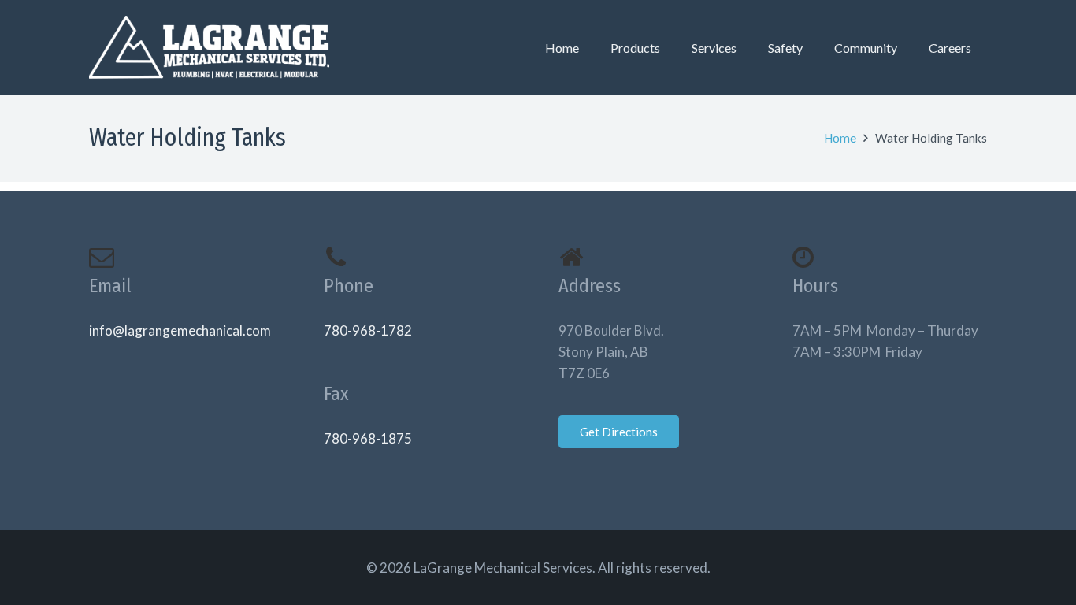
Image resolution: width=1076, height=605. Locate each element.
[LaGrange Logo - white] (209, 47)
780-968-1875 (368, 438)
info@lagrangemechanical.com (180, 330)
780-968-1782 (368, 330)
